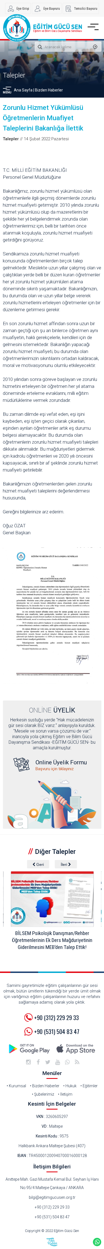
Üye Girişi (22, 9)
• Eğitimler (89, 1086)
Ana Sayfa (23, 90)
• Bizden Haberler (44, 1086)
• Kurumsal (16, 1086)
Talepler (14, 75)
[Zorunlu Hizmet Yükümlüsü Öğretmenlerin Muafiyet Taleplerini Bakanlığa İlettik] (52, 615)
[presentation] (38, 864)
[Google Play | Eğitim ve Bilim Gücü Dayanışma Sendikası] (30, 1049)
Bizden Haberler (49, 90)
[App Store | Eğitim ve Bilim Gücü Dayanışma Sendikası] (75, 1049)
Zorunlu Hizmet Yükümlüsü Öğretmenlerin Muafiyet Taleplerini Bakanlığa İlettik (43, 118)
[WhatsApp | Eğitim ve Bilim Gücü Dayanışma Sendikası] (67, 1062)
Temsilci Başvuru (85, 9)
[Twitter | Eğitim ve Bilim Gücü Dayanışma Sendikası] (48, 1062)
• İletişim (65, 1094)
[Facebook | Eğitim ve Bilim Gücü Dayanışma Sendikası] (38, 1062)
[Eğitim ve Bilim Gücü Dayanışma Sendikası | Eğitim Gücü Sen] (42, 28)
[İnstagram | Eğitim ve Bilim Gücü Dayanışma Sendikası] (28, 1062)
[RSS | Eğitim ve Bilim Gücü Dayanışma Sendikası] (77, 1062)
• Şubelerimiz (43, 1094)
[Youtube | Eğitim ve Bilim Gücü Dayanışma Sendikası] (58, 1062)
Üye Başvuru (51, 9)
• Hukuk (70, 1086)
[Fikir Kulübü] (52, 1242)
